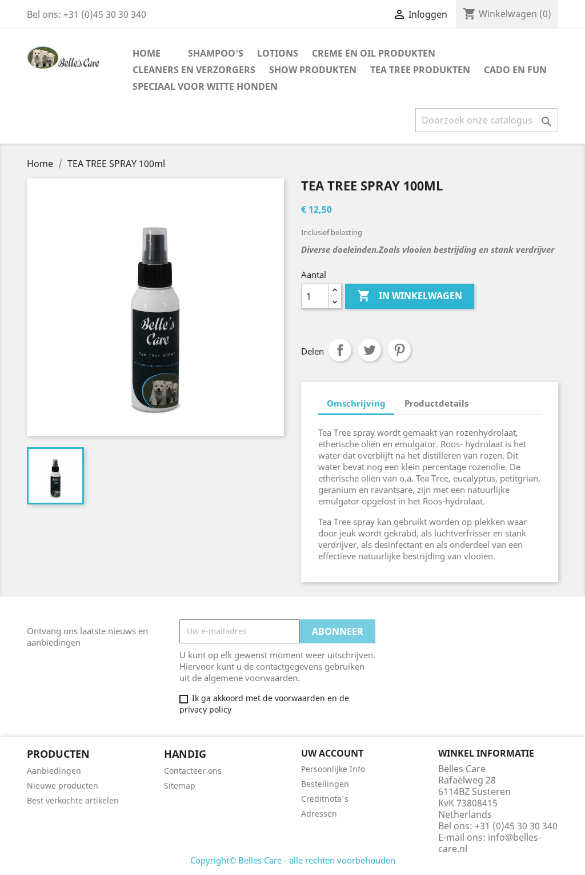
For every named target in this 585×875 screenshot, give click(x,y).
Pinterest (399, 350)
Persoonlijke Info (333, 768)
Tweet (369, 350)
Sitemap (179, 785)
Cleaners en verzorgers (194, 69)
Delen (339, 350)
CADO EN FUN (515, 69)
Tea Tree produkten (420, 69)
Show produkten (312, 69)
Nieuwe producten (62, 785)
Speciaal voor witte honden (205, 86)
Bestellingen (325, 783)
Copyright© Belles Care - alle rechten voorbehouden (292, 860)
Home (147, 53)
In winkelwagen (409, 296)
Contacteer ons (193, 770)
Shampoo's (215, 53)
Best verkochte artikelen (73, 800)
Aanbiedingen (54, 770)
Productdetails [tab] (436, 403)
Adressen (319, 813)
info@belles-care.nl (489, 843)
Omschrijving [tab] (356, 403)
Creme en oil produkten (373, 53)
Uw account (332, 753)
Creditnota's (324, 798)
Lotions (277, 53)
